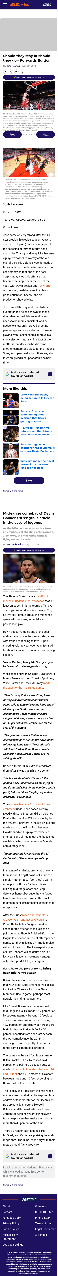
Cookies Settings (12, 1244)
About (6, 1206)
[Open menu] (5, 4)
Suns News (17, 491)
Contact (7, 1212)
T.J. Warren (45, 285)
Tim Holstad (13, 66)
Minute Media (18, 1253)
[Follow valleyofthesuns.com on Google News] (50, 374)
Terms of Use (43, 1223)
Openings (41, 1206)
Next (46, 134)
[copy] (22, 71)
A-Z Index (41, 1234)
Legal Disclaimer (45, 1229)
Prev (12, 134)
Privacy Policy (10, 1223)
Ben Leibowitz (15, 544)
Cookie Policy (10, 1229)
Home (6, 491)
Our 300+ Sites (44, 1212)
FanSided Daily (11, 1217)
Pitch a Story (43, 1217)
